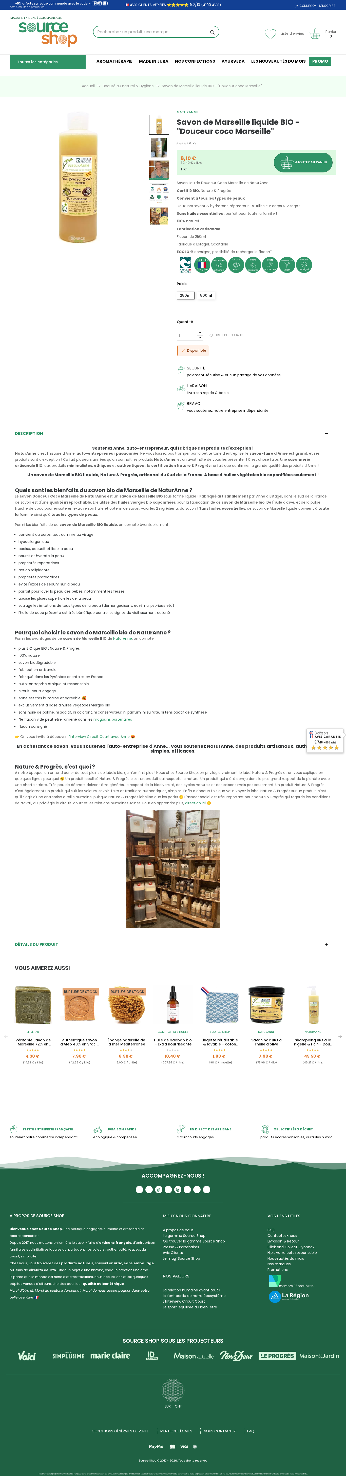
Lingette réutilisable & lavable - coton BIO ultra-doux (220, 1042)
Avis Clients (173, 1252)
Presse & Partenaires (181, 1247)
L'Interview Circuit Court (184, 1301)
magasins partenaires (112, 719)
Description (29, 433)
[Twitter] (197, 1189)
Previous (5, 1036)
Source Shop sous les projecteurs (173, 1340)
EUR (168, 1406)
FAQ (271, 1230)
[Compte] (296, 6)
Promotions (277, 1269)
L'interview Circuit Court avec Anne (99, 736)
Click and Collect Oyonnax (290, 1247)
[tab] (173, 433)
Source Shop (220, 1032)
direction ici (195, 803)
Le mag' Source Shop (181, 1258)
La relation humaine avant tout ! (191, 1290)
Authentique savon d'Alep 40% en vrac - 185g (79, 1042)
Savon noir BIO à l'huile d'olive (266, 1042)
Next (340, 1036)
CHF (178, 1406)
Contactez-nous (282, 1235)
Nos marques (279, 1264)
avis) (216, 4)
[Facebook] (168, 1189)
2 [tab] (175, 1091)
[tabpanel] (33, 1036)
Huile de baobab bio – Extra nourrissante (173, 1042)
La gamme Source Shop (184, 1235)
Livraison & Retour (283, 1241)
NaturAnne (187, 112)
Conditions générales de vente (120, 1431)
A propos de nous (178, 1230)
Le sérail (33, 1032)
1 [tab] (170, 1091)
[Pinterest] (206, 1189)
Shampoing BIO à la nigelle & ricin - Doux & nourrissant (313, 1042)
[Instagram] (149, 1189)
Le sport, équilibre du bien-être (190, 1307)
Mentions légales (176, 1431)
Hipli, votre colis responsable (292, 1252)
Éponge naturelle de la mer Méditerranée (126, 1042)
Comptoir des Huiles (173, 1032)
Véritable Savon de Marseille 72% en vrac (33, 1042)
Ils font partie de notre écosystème (194, 1295)
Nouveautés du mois (285, 1258)
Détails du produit (36, 944)
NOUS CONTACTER (220, 1431)
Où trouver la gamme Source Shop (194, 1241)
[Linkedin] (187, 1189)
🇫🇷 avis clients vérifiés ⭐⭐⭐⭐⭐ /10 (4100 (168, 4)
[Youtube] (139, 1189)
